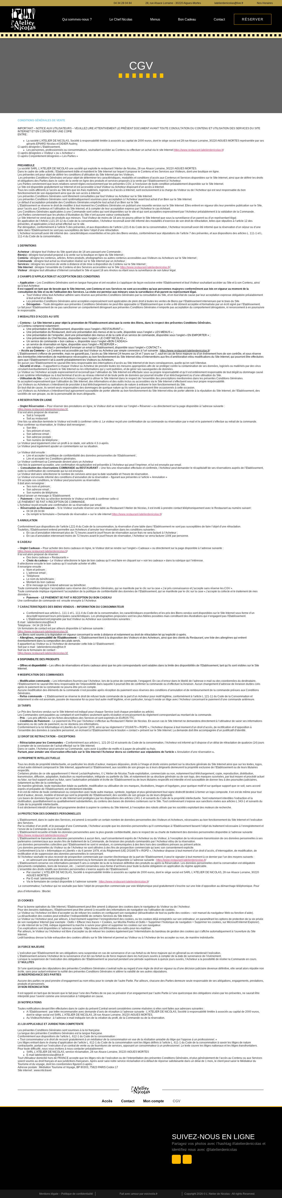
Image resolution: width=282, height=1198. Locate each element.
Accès (107, 1101)
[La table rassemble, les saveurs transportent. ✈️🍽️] (104, 1125)
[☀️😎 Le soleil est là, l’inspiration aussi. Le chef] (27, 1125)
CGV (176, 1101)
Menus (155, 19)
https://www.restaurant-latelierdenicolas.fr (42, 409)
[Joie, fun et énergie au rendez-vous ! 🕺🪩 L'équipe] (142, 1148)
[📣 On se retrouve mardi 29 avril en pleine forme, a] (142, 1170)
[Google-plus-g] (26, 3)
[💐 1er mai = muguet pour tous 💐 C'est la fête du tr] (65, 1170)
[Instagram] (19, 3)
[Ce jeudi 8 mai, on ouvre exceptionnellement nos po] (27, 1148)
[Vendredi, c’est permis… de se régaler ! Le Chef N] (27, 1170)
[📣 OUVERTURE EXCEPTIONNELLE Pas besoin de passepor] (104, 1170)
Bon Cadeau (187, 19)
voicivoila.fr (151, 1193)
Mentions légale (48, 1193)
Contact (219, 19)
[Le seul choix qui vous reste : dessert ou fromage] (65, 1148)
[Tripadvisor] (34, 3)
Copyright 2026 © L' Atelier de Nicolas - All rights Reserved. (219, 1193)
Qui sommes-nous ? (77, 19)
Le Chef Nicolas (120, 19)
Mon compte (153, 1101)
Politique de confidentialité (77, 1193)
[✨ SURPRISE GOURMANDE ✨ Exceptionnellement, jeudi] (65, 1125)
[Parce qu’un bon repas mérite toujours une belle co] (142, 1125)
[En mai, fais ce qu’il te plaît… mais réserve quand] (104, 1148)
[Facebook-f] (12, 3)
